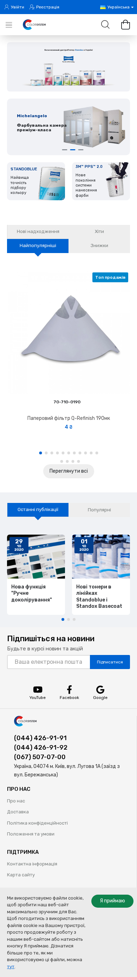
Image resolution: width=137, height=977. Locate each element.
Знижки (99, 245)
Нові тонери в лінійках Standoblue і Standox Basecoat (99, 596)
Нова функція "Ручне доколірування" (31, 593)
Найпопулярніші (38, 245)
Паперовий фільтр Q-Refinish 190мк (68, 418)
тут (10, 966)
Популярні (99, 509)
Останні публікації (38, 509)
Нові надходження (38, 231)
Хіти (99, 231)
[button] (40, 453)
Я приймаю (112, 901)
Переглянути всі (69, 471)
